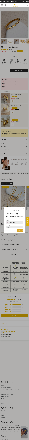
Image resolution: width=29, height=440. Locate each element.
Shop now (20, 230)
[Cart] (26, 5)
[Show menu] (1, 5)
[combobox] (11, 222)
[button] (23, 209)
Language (8, 225)
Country (7, 220)
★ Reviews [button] (27, 221)
